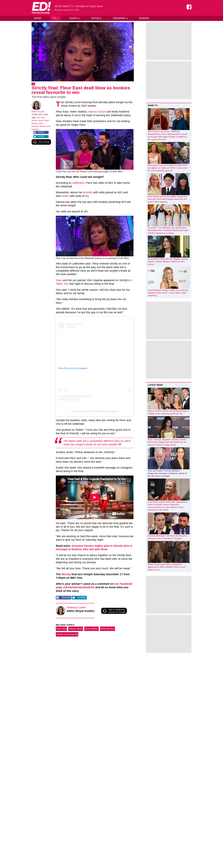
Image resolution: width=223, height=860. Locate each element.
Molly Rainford (107, 628)
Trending (120, 18)
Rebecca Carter (38, 112)
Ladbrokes (78, 182)
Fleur (59, 280)
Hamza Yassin (37, 120)
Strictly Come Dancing (67, 634)
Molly (89, 192)
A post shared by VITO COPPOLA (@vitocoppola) (94, 411)
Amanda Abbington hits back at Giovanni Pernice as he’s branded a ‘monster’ (167, 537)
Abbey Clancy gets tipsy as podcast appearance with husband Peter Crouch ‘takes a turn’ (167, 567)
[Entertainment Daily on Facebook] (189, 7)
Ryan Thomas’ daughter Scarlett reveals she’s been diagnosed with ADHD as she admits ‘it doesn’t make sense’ (167, 442)
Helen (65, 196)
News (37, 18)
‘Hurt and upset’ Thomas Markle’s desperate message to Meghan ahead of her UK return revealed (167, 473)
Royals (96, 18)
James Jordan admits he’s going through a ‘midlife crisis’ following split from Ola (168, 412)
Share (41, 132)
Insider (144, 18)
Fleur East (40, 117)
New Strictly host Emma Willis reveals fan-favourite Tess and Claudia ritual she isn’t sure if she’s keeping (168, 199)
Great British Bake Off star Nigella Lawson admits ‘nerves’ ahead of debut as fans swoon (168, 261)
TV (55, 18)
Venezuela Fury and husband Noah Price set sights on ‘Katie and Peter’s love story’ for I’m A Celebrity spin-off (168, 168)
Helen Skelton (91, 628)
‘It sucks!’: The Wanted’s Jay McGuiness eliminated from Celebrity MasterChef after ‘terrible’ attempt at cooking (168, 230)
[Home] (41, 8)
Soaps (74, 18)
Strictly (66, 574)
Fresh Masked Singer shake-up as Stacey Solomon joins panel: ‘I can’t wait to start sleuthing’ (168, 293)
